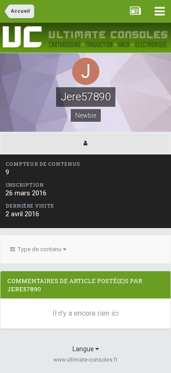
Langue (84, 349)
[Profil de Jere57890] (85, 143)
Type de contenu (39, 249)
